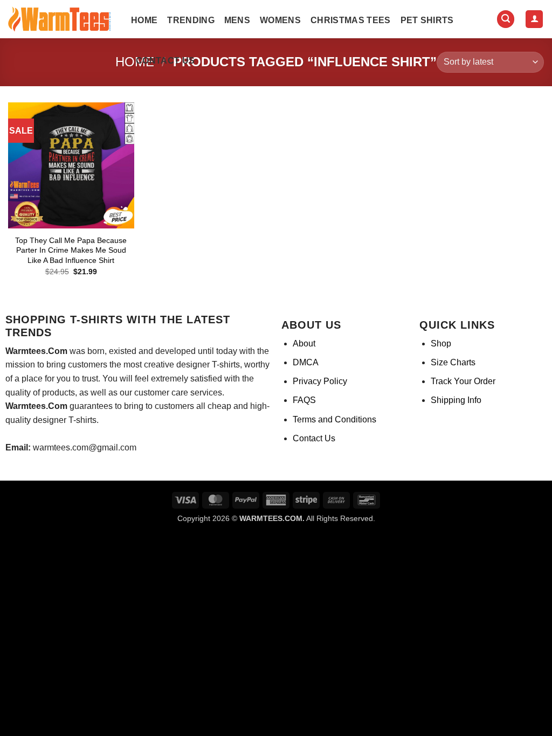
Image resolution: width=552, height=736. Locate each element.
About (304, 343)
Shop (441, 343)
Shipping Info (456, 400)
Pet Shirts (427, 20)
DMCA (306, 362)
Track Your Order (463, 381)
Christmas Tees (350, 20)
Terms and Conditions (334, 419)
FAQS (304, 400)
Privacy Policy (320, 381)
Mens (237, 20)
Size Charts (453, 362)
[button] (505, 19)
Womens (280, 20)
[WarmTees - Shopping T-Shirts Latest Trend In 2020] (61, 19)
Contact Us (165, 60)
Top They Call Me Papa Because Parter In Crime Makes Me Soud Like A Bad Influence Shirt (71, 250)
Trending (191, 20)
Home (144, 20)
